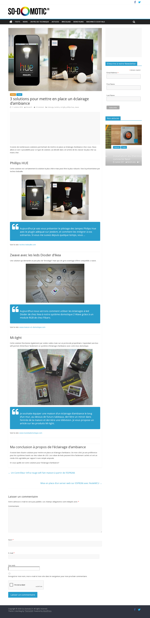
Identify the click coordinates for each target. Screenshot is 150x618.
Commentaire (13, 506)
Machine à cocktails (95, 22)
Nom (10, 540)
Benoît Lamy (126, 162)
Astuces (55, 22)
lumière (57, 107)
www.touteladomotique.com (30, 433)
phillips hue (70, 107)
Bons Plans (78, 22)
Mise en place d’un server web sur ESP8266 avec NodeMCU (71, 483)
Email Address (112, 73)
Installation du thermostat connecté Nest (123, 157)
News (25, 22)
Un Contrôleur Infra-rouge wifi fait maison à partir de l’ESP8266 (41, 472)
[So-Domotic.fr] (28, 8)
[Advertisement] (55, 128)
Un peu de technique (39, 22)
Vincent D (29, 107)
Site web (11, 565)
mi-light (62, 107)
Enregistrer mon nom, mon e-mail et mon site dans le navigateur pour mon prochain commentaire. (47, 576)
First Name (111, 84)
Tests (17, 22)
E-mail (11, 553)
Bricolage (66, 22)
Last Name (111, 95)
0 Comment (40, 107)
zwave (77, 107)
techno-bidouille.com (27, 244)
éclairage (50, 107)
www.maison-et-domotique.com (32, 327)
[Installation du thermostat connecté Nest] (123, 126)
